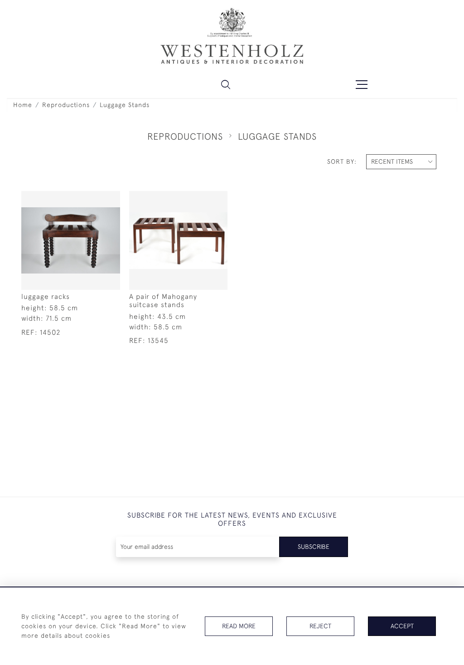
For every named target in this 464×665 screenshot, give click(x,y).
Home (22, 104)
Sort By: (342, 161)
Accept (402, 626)
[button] (225, 84)
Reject (320, 626)
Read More (239, 626)
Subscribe (313, 546)
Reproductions (66, 104)
